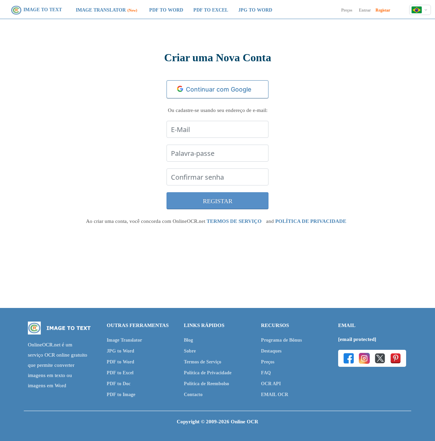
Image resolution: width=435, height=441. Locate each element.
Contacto (193, 394)
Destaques (271, 351)
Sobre (190, 351)
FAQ (266, 372)
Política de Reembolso (206, 383)
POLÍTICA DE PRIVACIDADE (310, 221)
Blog (188, 340)
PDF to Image (121, 394)
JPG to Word (255, 10)
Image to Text (42, 9)
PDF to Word (166, 10)
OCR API (271, 383)
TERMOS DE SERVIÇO (234, 221)
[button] (420, 10)
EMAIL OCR (274, 394)
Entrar (365, 10)
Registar (383, 10)
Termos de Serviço (202, 361)
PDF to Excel (210, 10)
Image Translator (101, 10)
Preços (346, 10)
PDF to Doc (118, 383)
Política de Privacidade (207, 372)
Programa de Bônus (281, 340)
